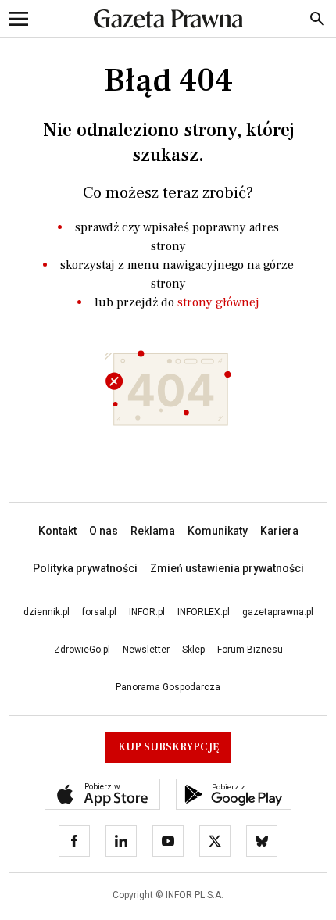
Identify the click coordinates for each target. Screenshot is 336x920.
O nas (103, 530)
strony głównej (218, 302)
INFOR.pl (147, 612)
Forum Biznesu (250, 649)
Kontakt (57, 530)
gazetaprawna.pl (277, 612)
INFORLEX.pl (203, 612)
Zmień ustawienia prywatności (227, 568)
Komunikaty (218, 530)
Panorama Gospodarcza (168, 687)
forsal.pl (99, 612)
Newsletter (146, 649)
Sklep (193, 649)
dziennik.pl (46, 612)
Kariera (279, 530)
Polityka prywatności (85, 568)
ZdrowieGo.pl (82, 649)
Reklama (152, 530)
